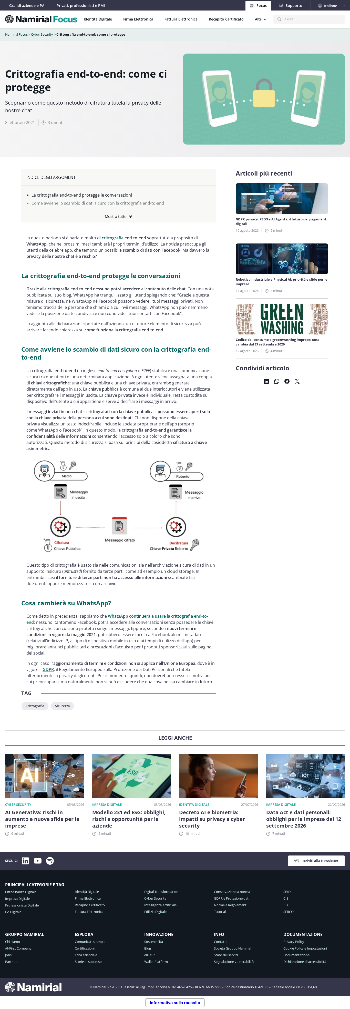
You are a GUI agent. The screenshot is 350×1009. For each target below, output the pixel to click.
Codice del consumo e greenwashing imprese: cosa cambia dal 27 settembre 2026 (278, 342)
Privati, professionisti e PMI (81, 5)
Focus (261, 5)
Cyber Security (42, 34)
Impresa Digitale (107, 804)
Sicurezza (62, 706)
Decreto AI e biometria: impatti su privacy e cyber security (212, 819)
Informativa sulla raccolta (175, 1002)
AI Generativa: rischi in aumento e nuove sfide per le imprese (42, 819)
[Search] (279, 19)
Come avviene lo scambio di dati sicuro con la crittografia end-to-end (98, 203)
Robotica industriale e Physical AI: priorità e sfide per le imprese (281, 281)
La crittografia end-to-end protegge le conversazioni (82, 195)
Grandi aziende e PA (26, 5)
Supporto (294, 5)
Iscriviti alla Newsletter (320, 860)
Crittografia (35, 706)
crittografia (112, 238)
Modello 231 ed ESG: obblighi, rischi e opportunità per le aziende (129, 819)
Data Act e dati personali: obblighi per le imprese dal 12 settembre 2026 (303, 819)
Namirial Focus (16, 34)
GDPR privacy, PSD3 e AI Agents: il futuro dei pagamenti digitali (281, 221)
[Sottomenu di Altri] (265, 19)
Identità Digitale (194, 804)
